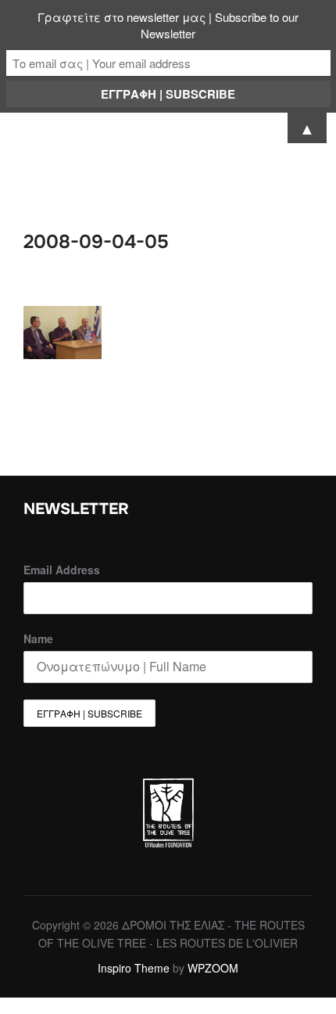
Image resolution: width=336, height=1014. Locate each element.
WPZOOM (213, 968)
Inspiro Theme (134, 968)
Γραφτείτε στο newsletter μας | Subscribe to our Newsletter (168, 25)
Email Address (61, 569)
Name (38, 638)
